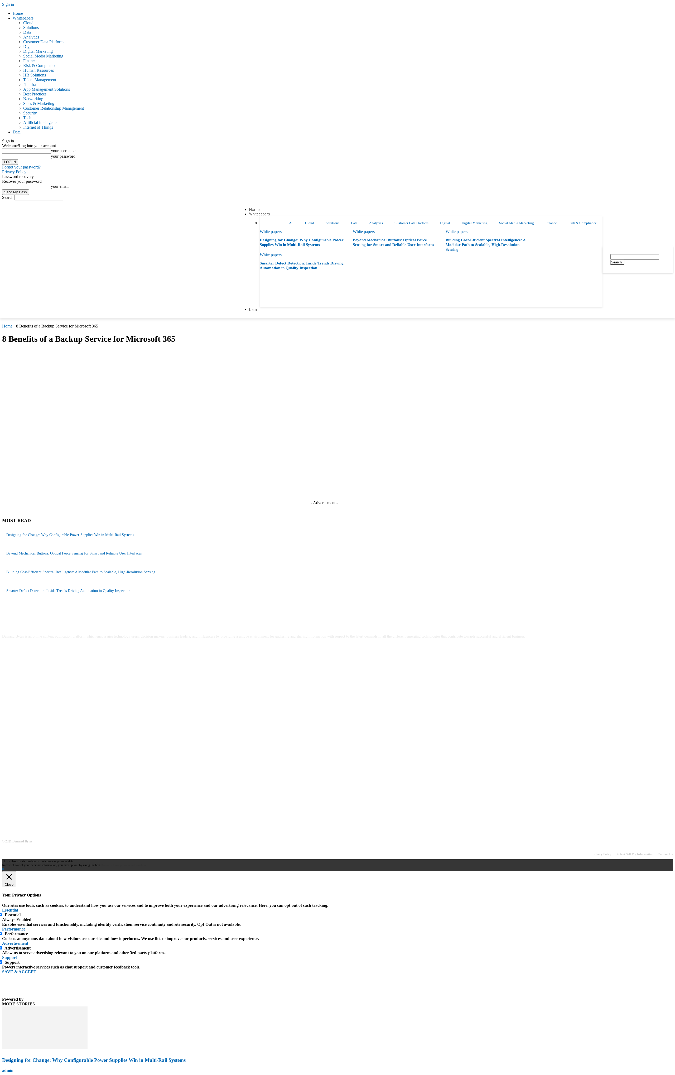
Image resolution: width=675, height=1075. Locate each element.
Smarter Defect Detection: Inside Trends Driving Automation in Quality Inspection (68, 591)
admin (7, 1070)
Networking (33, 99)
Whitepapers (23, 18)
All (291, 223)
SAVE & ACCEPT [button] (19, 972)
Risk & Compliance (39, 65)
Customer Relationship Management (53, 108)
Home (18, 13)
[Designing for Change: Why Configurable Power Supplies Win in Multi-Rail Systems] (45, 1047)
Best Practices (34, 94)
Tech (27, 117)
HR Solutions (34, 75)
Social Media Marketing (43, 56)
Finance (29, 61)
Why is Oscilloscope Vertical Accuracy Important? (43, 742)
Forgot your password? (21, 167)
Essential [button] (10, 910)
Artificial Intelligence (40, 122)
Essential (13, 915)
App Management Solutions (46, 89)
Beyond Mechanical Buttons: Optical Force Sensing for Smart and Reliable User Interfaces (74, 553)
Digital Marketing (38, 51)
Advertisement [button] (15, 943)
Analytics (31, 37)
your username (63, 150)
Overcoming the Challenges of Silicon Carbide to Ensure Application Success (64, 723)
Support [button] (9, 957)
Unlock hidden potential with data (31, 760)
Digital (29, 46)
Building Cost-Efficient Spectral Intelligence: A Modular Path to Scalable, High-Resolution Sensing (486, 245)
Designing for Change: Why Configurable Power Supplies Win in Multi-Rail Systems (70, 535)
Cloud (28, 23)
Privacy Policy (14, 172)
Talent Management (39, 80)
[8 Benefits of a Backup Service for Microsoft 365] (107, 471)
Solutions (31, 27)
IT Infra (29, 84)
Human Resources (38, 70)
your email (60, 186)
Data (27, 32)
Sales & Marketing (38, 103)
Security (30, 113)
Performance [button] (13, 929)
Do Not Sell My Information (634, 854)
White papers (271, 231)
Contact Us (665, 854)
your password (63, 156)
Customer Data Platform (43, 42)
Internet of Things (38, 127)
